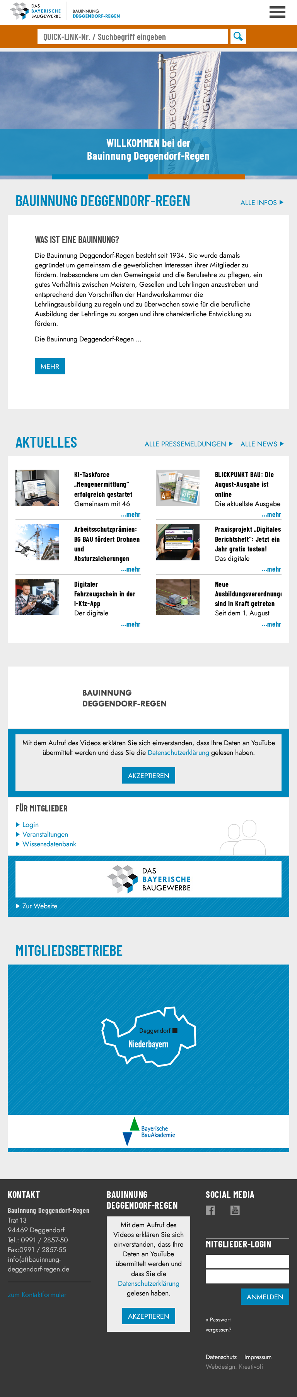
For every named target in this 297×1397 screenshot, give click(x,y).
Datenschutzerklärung (178, 753)
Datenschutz (221, 1356)
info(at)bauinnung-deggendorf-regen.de (38, 1264)
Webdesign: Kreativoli (234, 1366)
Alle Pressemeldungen (185, 444)
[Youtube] (235, 1210)
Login (30, 825)
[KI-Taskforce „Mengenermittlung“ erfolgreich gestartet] (37, 503)
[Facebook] (210, 1210)
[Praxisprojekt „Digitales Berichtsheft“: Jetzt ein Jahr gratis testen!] (178, 558)
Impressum (257, 1356)
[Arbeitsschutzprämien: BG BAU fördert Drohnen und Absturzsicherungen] (37, 558)
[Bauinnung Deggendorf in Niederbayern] (148, 973)
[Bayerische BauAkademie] (149, 1121)
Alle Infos (259, 203)
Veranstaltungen (45, 834)
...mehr (131, 514)
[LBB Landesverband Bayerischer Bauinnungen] (148, 879)
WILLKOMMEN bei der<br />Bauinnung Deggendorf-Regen (100, 176)
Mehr (50, 367)
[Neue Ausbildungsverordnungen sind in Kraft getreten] (178, 613)
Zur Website (39, 906)
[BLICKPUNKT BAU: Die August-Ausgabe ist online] (178, 503)
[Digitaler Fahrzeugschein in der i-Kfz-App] (37, 613)
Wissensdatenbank (49, 844)
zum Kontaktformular (37, 1295)
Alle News (259, 444)
